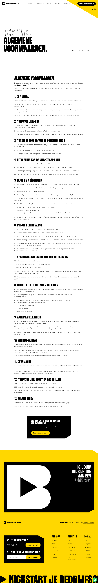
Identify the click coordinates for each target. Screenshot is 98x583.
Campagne (71, 547)
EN (95, 9)
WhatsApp (87, 558)
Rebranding (72, 554)
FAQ (53, 554)
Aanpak (29, 4)
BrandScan (71, 551)
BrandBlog (56, 4)
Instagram (87, 544)
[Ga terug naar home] (11, 3)
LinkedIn (87, 540)
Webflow (87, 551)
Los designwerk (72, 559)
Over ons (66, 4)
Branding (71, 540)
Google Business (88, 523)
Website (70, 544)
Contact (54, 558)
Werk (49, 4)
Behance (87, 554)
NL (92, 9)
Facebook (87, 547)
